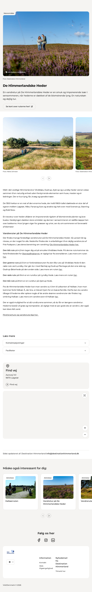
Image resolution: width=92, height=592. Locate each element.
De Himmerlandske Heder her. (64, 244)
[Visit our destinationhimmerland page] (53, 540)
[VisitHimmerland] (10, 552)
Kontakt (42, 563)
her (4, 257)
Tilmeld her (61, 571)
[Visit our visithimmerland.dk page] (46, 540)
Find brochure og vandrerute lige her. (21, 315)
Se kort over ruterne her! (18, 106)
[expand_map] (84, 395)
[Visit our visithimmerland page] (39, 540)
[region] (46, 415)
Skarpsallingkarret (31, 254)
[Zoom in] (85, 428)
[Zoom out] (85, 435)
